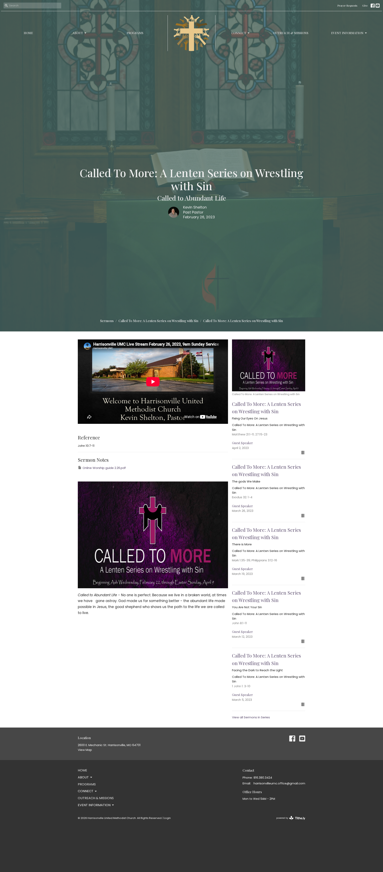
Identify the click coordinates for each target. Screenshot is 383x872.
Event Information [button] (94, 805)
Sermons (107, 321)
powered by (288, 821)
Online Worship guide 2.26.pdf (104, 468)
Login (167, 818)
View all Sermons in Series (251, 717)
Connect (238, 33)
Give (365, 5)
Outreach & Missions (290, 33)
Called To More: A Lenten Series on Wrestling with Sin (158, 321)
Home (28, 33)
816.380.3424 (263, 777)
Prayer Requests (347, 5)
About (78, 33)
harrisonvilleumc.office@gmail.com (279, 783)
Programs (135, 33)
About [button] (83, 777)
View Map (85, 750)
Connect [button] (85, 791)
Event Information (347, 33)
